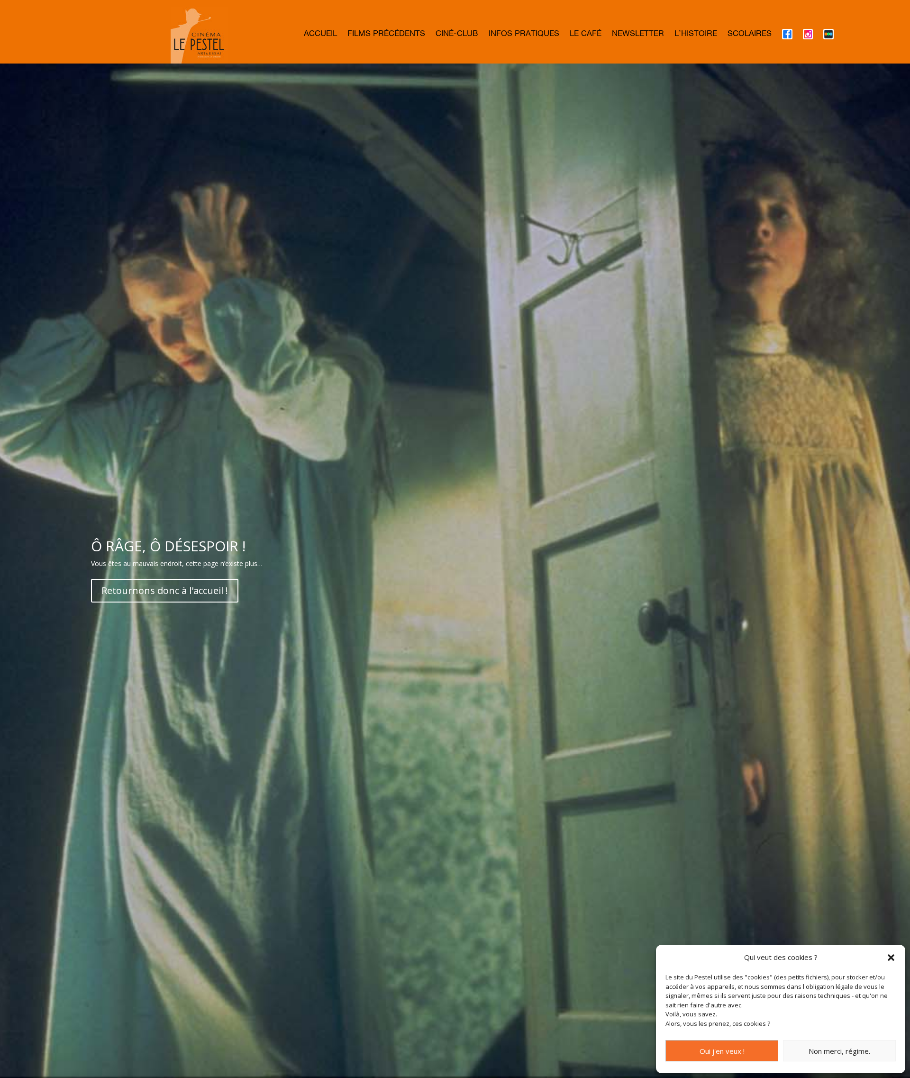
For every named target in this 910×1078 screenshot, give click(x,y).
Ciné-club (457, 34)
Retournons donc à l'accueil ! (164, 590)
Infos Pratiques (524, 34)
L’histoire (695, 34)
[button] (891, 957)
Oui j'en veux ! (722, 1051)
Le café (585, 34)
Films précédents (386, 34)
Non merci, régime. (839, 1051)
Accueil (320, 34)
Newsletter (638, 34)
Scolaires (750, 34)
